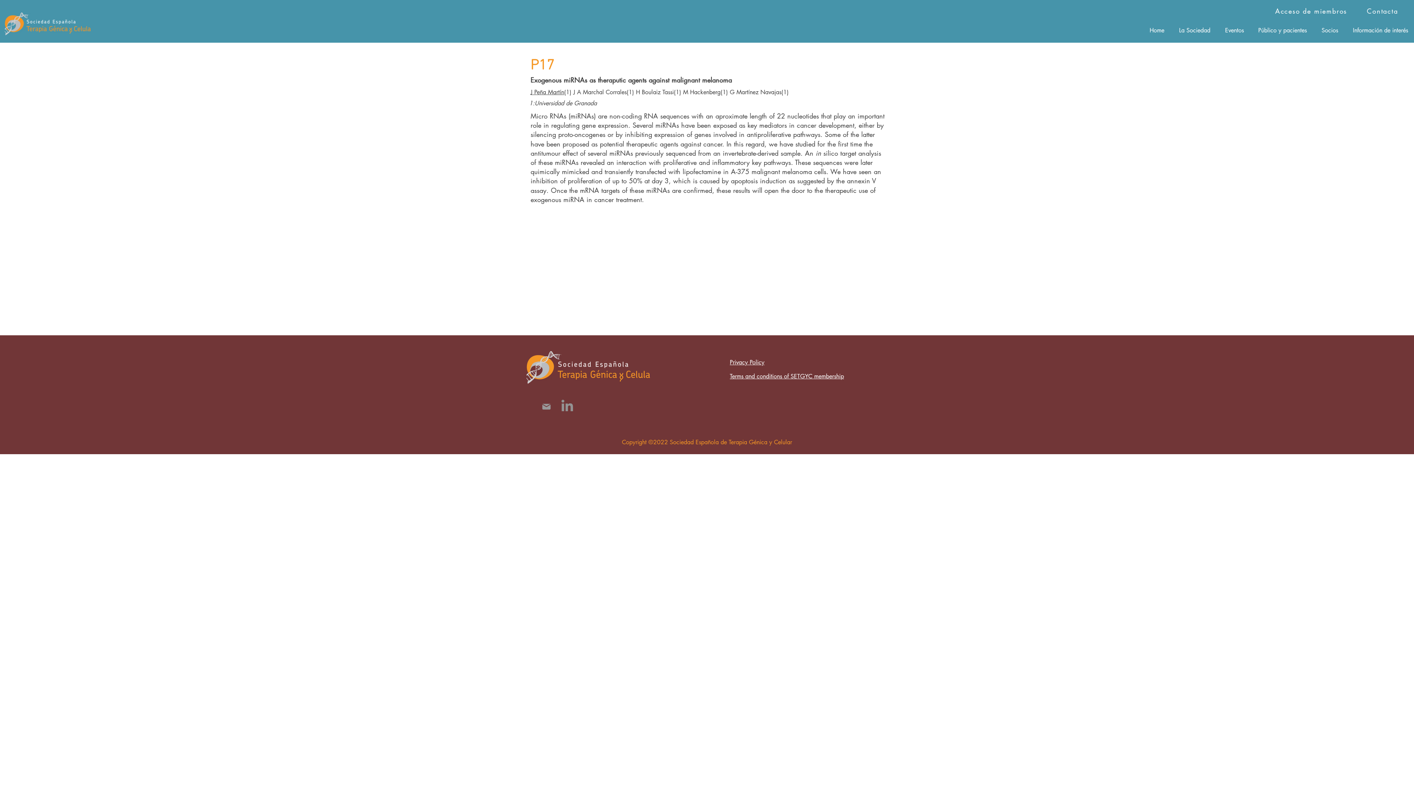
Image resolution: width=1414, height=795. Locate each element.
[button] (1194, 30)
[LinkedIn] (567, 406)
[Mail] (546, 406)
